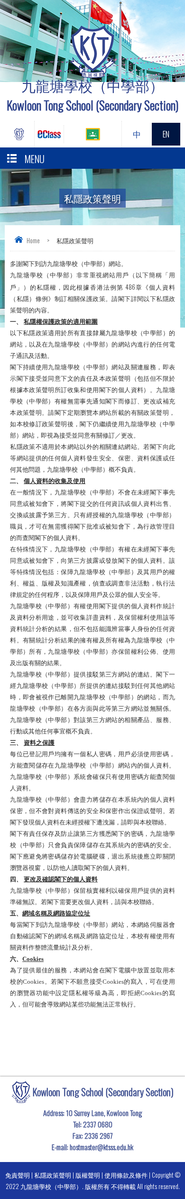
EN (166, 134)
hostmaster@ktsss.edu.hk (101, 1147)
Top (182, 1178)
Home (33, 240)
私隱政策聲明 (52, 1175)
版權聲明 (87, 1175)
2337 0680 (97, 1124)
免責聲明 (17, 1175)
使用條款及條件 (126, 1175)
